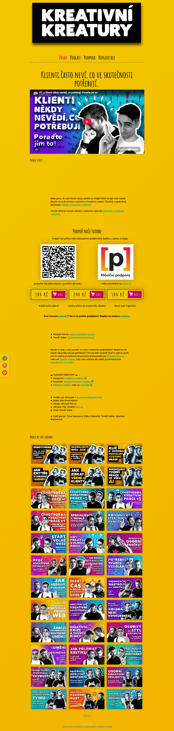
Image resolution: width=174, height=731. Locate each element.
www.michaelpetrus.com (82, 334)
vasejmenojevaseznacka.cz (80, 337)
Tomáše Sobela (67, 359)
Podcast (75, 57)
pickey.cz (126, 283)
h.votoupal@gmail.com (89, 397)
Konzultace (106, 57)
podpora (124, 316)
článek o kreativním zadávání (76, 204)
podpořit (63, 316)
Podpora (89, 57)
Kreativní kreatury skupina (77, 381)
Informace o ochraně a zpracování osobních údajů (87, 726)
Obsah (63, 57)
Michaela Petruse (115, 356)
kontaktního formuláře (62, 362)
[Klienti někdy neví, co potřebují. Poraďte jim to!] (87, 153)
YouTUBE (85, 385)
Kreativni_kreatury (74, 378)
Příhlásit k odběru (62, 385)
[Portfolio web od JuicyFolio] (87, 724)
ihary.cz (79, 406)
